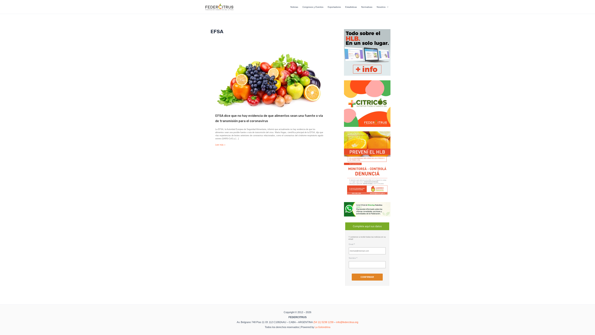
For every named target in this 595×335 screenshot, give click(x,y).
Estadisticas (351, 7)
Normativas (366, 7)
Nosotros (381, 7)
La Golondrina (322, 327)
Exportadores (334, 7)
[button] (387, 7)
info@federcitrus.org (347, 322)
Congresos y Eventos (312, 7)
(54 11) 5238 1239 (323, 322)
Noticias (294, 7)
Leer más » (220, 144)
